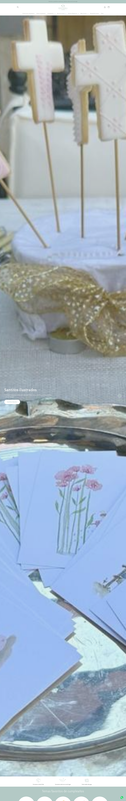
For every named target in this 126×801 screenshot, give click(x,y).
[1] (119, 391)
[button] (18, 7)
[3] (119, 400)
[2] (119, 396)
